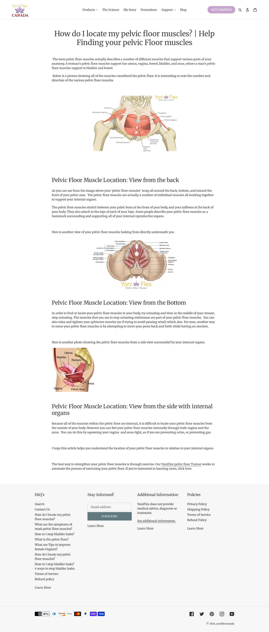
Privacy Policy (197, 504)
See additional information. (156, 521)
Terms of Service (46, 574)
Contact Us (42, 509)
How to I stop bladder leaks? (54, 534)
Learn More (43, 587)
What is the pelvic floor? (52, 539)
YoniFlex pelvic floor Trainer (181, 464)
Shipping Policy (198, 509)
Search (39, 504)
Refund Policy (197, 520)
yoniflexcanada (225, 623)
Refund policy (44, 579)
